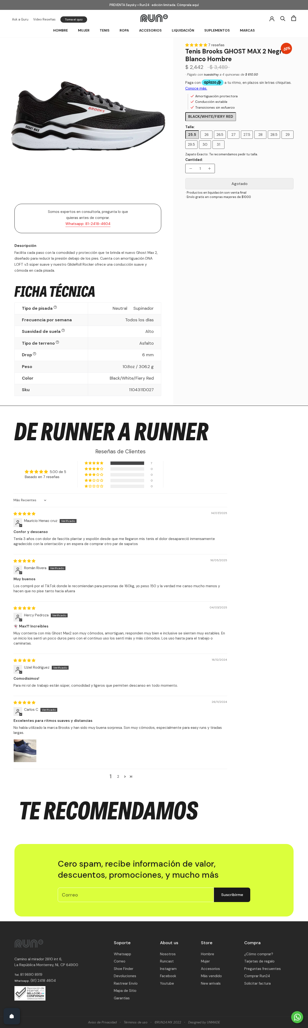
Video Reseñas (44, 19)
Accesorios (150, 30)
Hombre (60, 30)
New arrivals (211, 983)
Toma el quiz (74, 19)
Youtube (167, 983)
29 (288, 134)
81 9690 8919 (30, 974)
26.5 (220, 134)
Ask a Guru (20, 19)
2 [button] (118, 776)
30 (205, 144)
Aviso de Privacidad (102, 1022)
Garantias (122, 998)
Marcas (247, 30)
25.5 (192, 134)
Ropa (124, 30)
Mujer (84, 30)
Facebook (168, 976)
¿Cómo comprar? (258, 954)
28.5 (273, 134)
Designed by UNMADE (204, 1022)
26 (207, 134)
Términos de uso (136, 1022)
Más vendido (211, 976)
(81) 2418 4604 (43, 980)
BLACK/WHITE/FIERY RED (210, 116)
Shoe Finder (123, 968)
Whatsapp (122, 954)
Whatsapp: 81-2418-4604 (87, 223)
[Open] (12, 1016)
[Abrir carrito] (293, 18)
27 (233, 134)
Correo (119, 961)
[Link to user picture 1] (25, 750)
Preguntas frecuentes (262, 968)
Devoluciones (125, 976)
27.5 (247, 134)
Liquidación (183, 30)
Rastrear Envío (126, 983)
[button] (196, 45)
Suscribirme (232, 894)
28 (260, 134)
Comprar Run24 (257, 976)
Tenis (104, 30)
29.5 (191, 144)
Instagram (168, 968)
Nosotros (168, 954)
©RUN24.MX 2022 (167, 1022)
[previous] (7, 121)
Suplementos (217, 30)
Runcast (167, 961)
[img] (24, 513)
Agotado (239, 183)
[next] (167, 121)
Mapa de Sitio (125, 990)
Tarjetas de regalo (259, 961)
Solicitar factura (257, 983)
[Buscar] (282, 18)
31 (218, 144)
